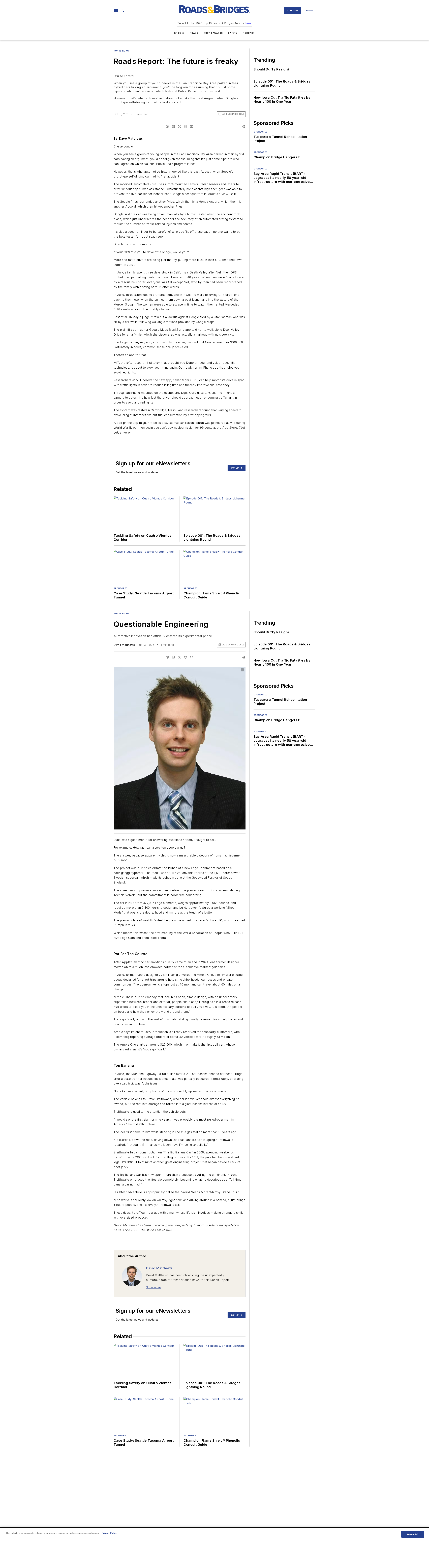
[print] (244, 126)
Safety (232, 33)
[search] (122, 10)
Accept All (412, 1534)
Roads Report (122, 50)
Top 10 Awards (213, 33)
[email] (191, 126)
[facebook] (167, 126)
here (248, 23)
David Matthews (124, 644)
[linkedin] (173, 126)
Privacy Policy (109, 1533)
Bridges (179, 33)
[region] (214, 1534)
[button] (116, 10)
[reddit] (185, 126)
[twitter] (179, 126)
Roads (194, 33)
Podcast (249, 33)
